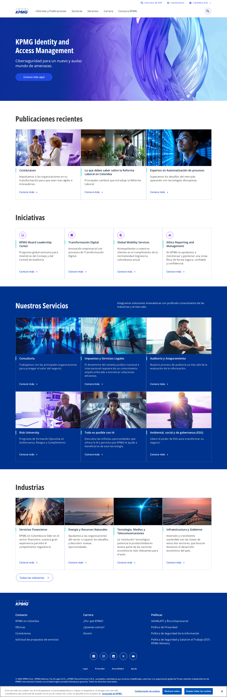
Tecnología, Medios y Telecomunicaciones (131, 531)
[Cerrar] (222, 691)
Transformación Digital (83, 242)
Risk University (29, 432)
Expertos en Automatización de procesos (177, 170)
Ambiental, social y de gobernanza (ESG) (176, 432)
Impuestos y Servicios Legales (104, 358)
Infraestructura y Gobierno (184, 529)
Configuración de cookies (147, 691)
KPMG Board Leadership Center (35, 244)
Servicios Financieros (33, 529)
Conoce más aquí (34, 77)
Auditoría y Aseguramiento (168, 358)
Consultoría (27, 358)
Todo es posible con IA (99, 432)
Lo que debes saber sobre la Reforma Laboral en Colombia (109, 172)
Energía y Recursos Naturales (87, 529)
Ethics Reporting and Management (180, 244)
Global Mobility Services (133, 242)
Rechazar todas (172, 691)
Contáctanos (27, 170)
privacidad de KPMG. (112, 694)
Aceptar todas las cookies (198, 691)
